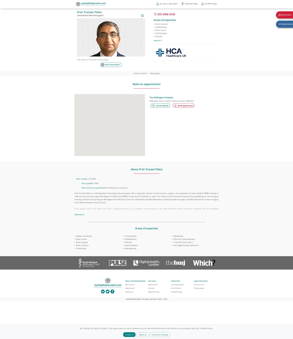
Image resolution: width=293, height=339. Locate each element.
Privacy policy (199, 288)
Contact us (129, 292)
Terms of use (199, 285)
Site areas (152, 281)
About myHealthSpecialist (135, 281)
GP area (151, 288)
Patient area (152, 285)
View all (157, 40)
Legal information (201, 281)
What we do (129, 288)
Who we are (129, 285)
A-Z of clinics (176, 288)
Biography (155, 73)
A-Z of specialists (177, 285)
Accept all (129, 334)
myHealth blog (176, 292)
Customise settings (160, 334)
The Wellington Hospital (161, 97)
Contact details (140, 73)
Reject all (142, 334)
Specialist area (153, 292)
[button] (109, 124)
